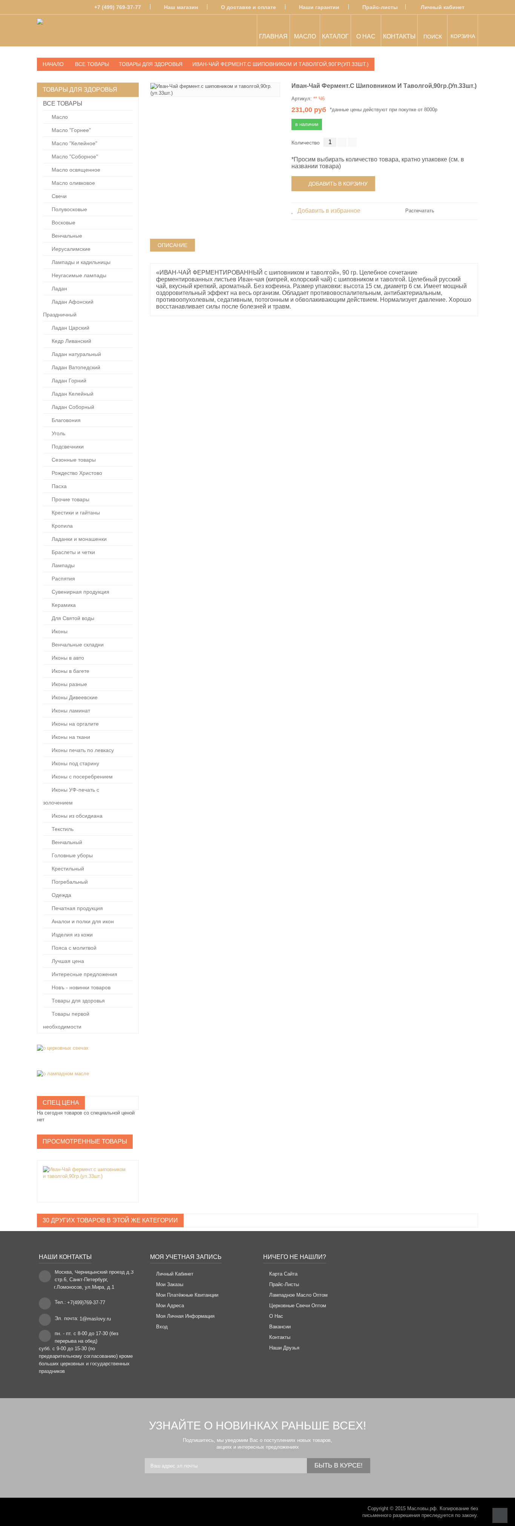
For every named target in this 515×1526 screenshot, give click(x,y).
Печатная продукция (76, 908)
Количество (305, 143)
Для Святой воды (72, 618)
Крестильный (67, 869)
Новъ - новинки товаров (80, 987)
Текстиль (62, 829)
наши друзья (284, 1348)
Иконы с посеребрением (81, 777)
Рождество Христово (76, 473)
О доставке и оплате (248, 7)
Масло (59, 117)
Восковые (62, 223)
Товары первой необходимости (66, 1020)
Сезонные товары (73, 460)
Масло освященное (75, 170)
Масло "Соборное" (74, 157)
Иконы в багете (69, 671)
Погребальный (69, 882)
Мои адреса (170, 1305)
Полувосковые (68, 209)
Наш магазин (181, 7)
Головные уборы (71, 855)
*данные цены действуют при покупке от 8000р (383, 109)
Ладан (58, 289)
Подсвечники (67, 447)
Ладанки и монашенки (78, 539)
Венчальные (66, 236)
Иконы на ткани (70, 737)
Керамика (63, 605)
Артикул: (301, 98)
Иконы (58, 631)
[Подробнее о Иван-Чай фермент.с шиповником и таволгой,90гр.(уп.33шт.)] (84, 1173)
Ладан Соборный (72, 407)
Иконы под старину (74, 763)
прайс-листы (284, 1284)
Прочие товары (69, 499)
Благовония (65, 420)
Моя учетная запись (186, 1257)
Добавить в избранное (328, 210)
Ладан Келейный (71, 394)
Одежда (60, 895)
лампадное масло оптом (298, 1295)
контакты (279, 1337)
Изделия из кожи (71, 935)
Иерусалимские (70, 249)
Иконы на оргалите (74, 724)
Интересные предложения (83, 974)
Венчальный (66, 842)
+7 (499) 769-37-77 (117, 7)
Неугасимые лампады (78, 275)
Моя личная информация (185, 1316)
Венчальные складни (77, 645)
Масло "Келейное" (73, 143)
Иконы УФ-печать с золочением (71, 796)
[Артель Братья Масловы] (68, 31)
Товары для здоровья (77, 1001)
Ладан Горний (68, 381)
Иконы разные (68, 684)
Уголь (57, 433)
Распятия (62, 579)
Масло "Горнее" (70, 130)
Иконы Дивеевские (74, 697)
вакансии (280, 1326)
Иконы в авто (67, 658)
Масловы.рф (422, 1508)
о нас (276, 1316)
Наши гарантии (319, 7)
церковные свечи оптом (297, 1305)
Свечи (58, 196)
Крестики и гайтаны (75, 513)
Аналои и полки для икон (82, 921)
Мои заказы (169, 1284)
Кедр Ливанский (70, 341)
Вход (162, 1326)
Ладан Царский (69, 328)
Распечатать (419, 210)
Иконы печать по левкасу (82, 750)
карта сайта (283, 1274)
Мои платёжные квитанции (187, 1295)
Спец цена (61, 1102)
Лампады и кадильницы (80, 262)
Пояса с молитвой (73, 948)
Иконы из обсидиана (76, 816)
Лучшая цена (67, 961)
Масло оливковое (72, 183)
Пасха (58, 486)
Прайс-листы (380, 7)
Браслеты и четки (72, 552)
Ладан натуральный (75, 354)
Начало (53, 64)
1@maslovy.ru (95, 1319)
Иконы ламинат (70, 711)
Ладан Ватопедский (75, 367)
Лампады (62, 565)
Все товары (62, 103)
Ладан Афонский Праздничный (68, 308)
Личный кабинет (442, 7)
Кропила (61, 526)
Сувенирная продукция (79, 592)
